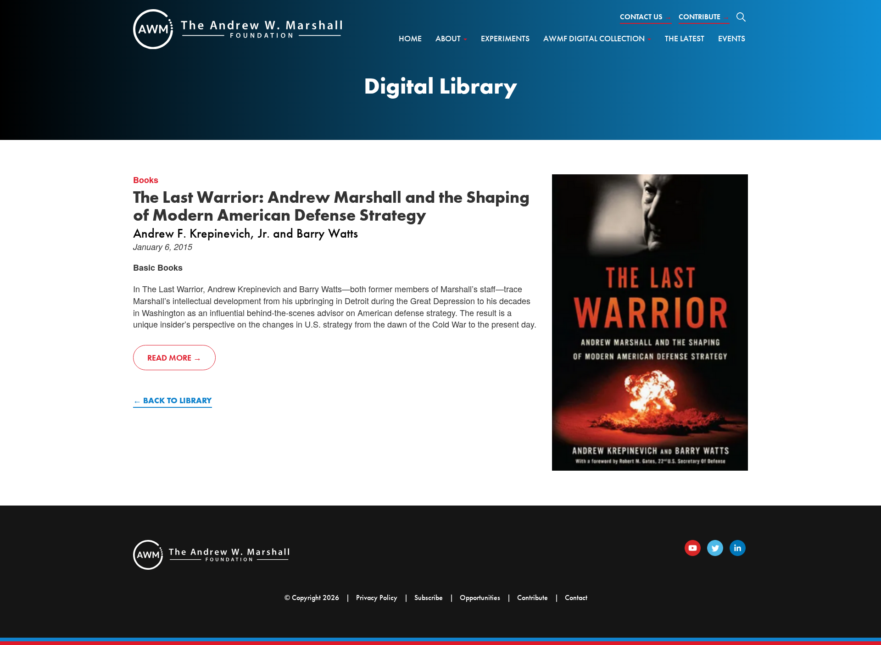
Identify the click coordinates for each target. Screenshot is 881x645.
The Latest (684, 38)
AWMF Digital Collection (595, 38)
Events (731, 38)
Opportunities (480, 597)
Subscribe (428, 597)
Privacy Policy (376, 597)
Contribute (704, 17)
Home (410, 38)
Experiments (505, 38)
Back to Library (177, 400)
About (449, 38)
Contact (576, 597)
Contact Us (646, 17)
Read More (169, 357)
